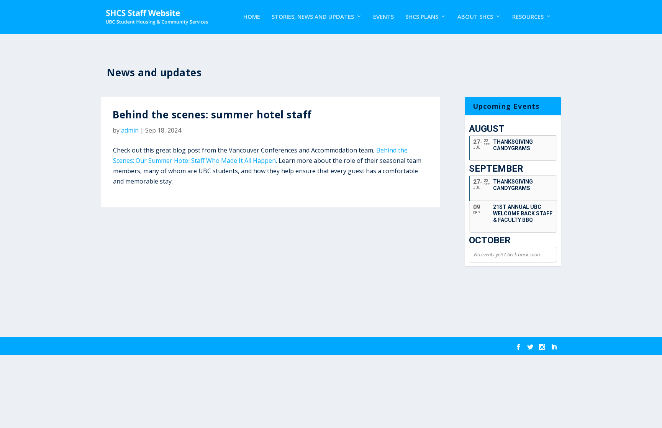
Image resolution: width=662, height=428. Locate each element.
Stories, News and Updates (313, 16)
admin (130, 130)
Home (251, 16)
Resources (528, 16)
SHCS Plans (421, 16)
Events (383, 16)
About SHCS (475, 16)
